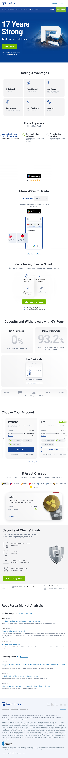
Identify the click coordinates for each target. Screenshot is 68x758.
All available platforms (34, 254)
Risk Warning (14, 709)
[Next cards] (64, 438)
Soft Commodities (61, 483)
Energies (35, 487)
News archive (24, 657)
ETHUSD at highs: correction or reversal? (13, 631)
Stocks (33, 483)
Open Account (21, 450)
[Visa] (6, 392)
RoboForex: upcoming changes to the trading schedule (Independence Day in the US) (26, 686)
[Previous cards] (4, 438)
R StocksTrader (27, 198)
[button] (9, 3)
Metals (6, 483)
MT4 (38, 198)
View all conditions (34, 462)
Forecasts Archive (26, 613)
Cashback (10, 436)
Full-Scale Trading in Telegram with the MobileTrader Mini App (20, 676)
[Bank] (34, 392)
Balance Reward (14, 444)
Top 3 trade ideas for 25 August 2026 (12, 644)
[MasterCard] (20, 392)
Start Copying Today (34, 302)
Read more (11, 516)
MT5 (45, 198)
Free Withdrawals (15, 440)
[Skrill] (48, 392)
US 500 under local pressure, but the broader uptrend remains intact (21, 621)
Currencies (16, 483)
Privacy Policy (5, 709)
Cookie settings (24, 709)
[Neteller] (62, 392)
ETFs (50, 483)
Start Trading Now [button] (14, 578)
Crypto (25, 483)
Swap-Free (27, 440)
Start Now (9, 46)
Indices (42, 483)
